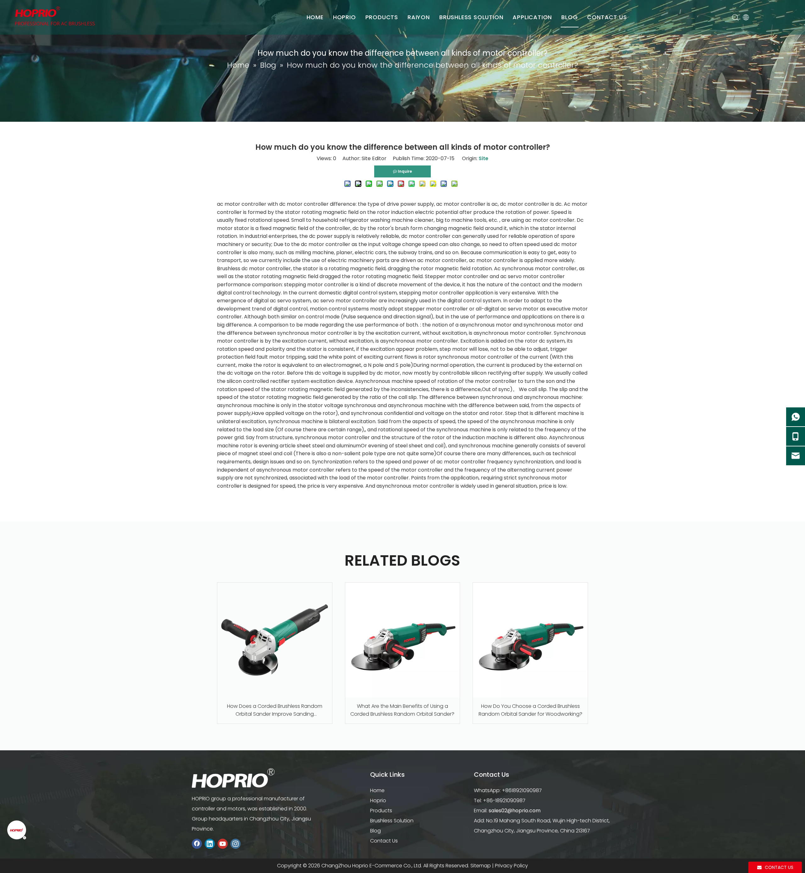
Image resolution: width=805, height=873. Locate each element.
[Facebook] (197, 843)
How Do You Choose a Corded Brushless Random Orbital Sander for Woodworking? (530, 710)
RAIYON (419, 17)
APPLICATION (532, 17)
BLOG (569, 17)
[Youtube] (223, 843)
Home (377, 790)
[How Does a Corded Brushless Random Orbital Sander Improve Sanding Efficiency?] (274, 640)
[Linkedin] (210, 843)
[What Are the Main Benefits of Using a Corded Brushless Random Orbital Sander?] (402, 640)
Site (483, 158)
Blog (375, 830)
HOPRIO (344, 17)
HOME (315, 17)
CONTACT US (607, 17)
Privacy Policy (511, 865)
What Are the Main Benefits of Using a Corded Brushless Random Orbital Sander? (402, 710)
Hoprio (378, 800)
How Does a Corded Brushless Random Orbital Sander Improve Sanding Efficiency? (274, 710)
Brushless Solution (392, 820)
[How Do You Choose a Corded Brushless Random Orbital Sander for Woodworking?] (530, 640)
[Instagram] (235, 843)
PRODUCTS (381, 17)
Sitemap (480, 865)
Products (381, 810)
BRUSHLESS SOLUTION (471, 17)
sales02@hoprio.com (515, 810)
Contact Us (384, 840)
